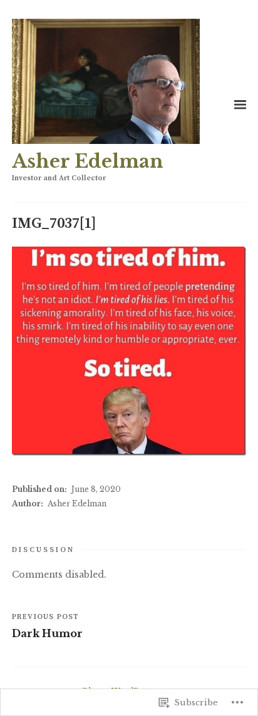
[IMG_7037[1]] (129, 351)
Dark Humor (47, 633)
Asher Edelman (87, 161)
